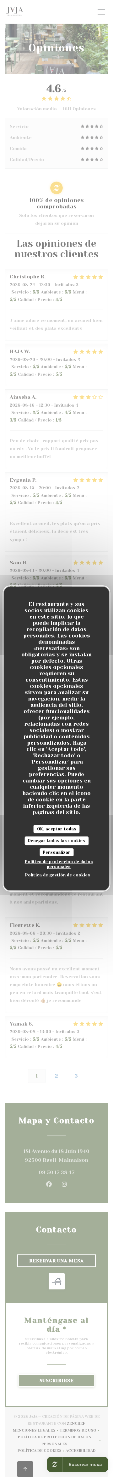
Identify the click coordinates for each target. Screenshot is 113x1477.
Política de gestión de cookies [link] (57, 875)
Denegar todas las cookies (56, 840)
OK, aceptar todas (56, 829)
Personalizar (56, 852)
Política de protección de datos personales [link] (59, 864)
